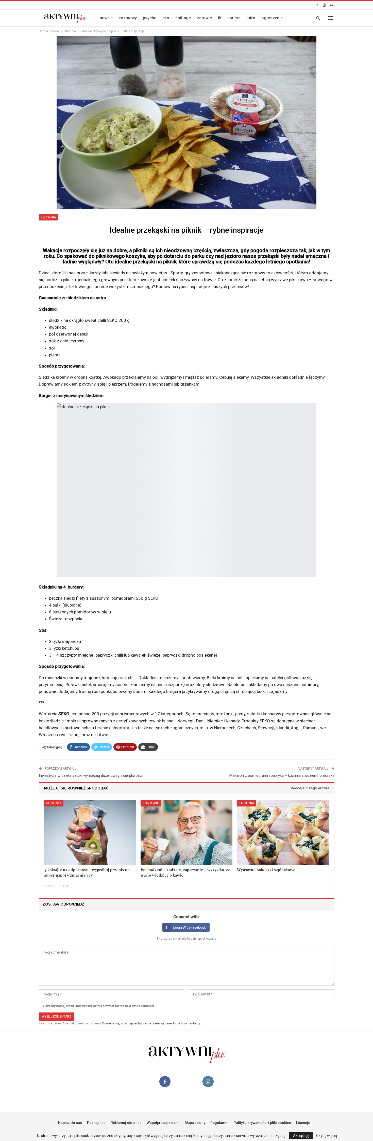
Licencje (303, 1123)
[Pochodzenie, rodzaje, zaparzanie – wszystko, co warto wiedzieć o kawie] (186, 832)
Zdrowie (150, 803)
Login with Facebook (189, 927)
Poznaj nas (96, 1123)
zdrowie (204, 17)
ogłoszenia (272, 17)
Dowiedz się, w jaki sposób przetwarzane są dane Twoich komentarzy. (151, 1023)
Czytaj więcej (326, 1135)
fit (220, 17)
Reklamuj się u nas (126, 1123)
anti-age (183, 17)
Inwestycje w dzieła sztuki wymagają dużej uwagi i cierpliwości (91, 775)
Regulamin (219, 1123)
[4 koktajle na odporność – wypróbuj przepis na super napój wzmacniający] (90, 832)
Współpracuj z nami (163, 1123)
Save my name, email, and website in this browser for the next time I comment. (99, 1006)
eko (165, 17)
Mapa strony (195, 1123)
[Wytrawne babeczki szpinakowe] (283, 832)
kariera (234, 17)
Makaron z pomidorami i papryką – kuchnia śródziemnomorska (281, 775)
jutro (251, 17)
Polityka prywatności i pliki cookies (262, 1123)
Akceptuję (301, 1136)
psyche (149, 17)
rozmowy (128, 17)
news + (106, 17)
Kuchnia (48, 217)
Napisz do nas (70, 1123)
